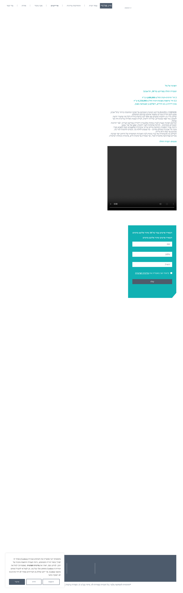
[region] (34, 570)
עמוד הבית (93, 6)
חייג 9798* (106, 5)
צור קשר (10, 6)
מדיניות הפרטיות (33, 565)
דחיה (34, 582)
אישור (17, 582)
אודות (24, 6)
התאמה (51, 582)
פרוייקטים (54, 6)
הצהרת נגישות (71, 584)
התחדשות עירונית (74, 6)
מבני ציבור (38, 6)
